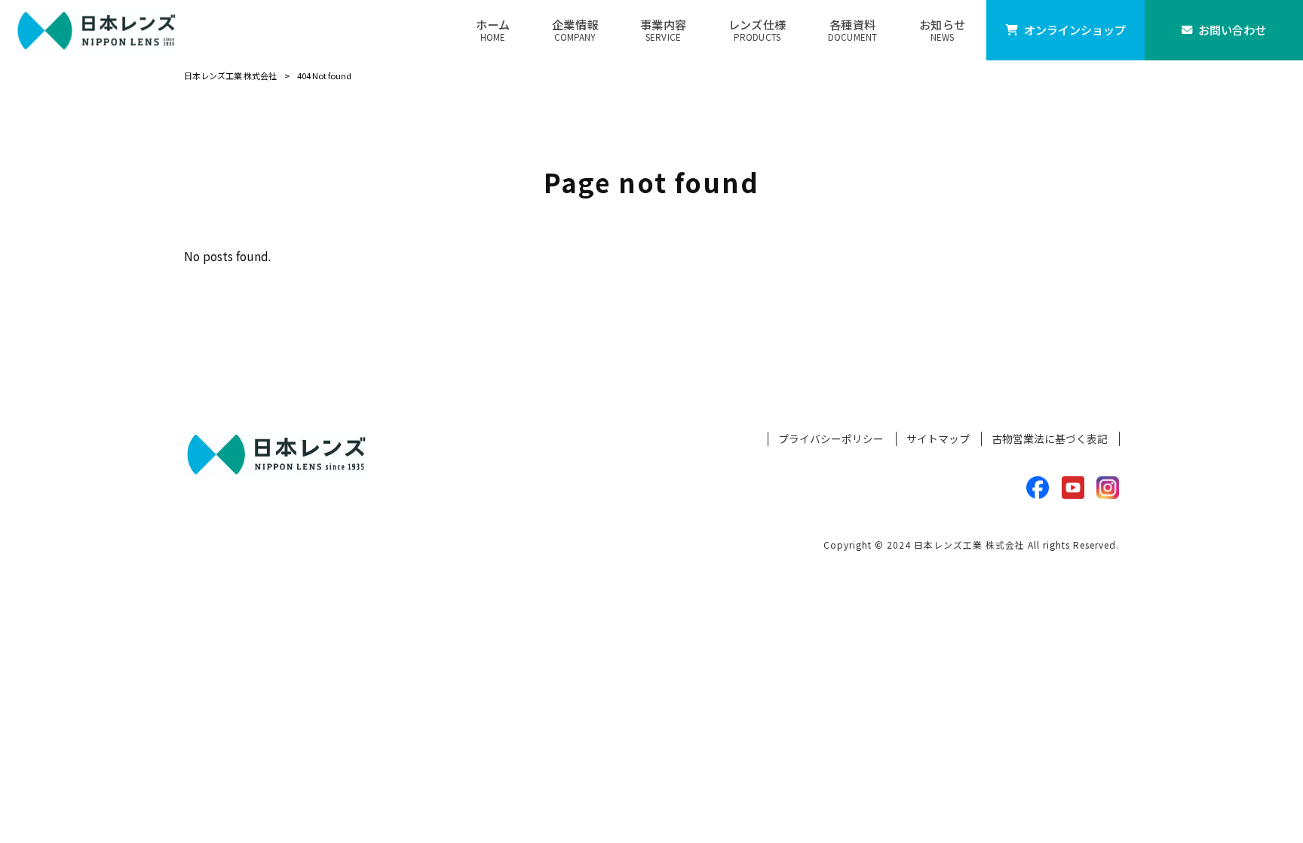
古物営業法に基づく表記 (1050, 439)
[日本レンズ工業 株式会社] (96, 30)
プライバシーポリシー (831, 439)
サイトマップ (938, 439)
